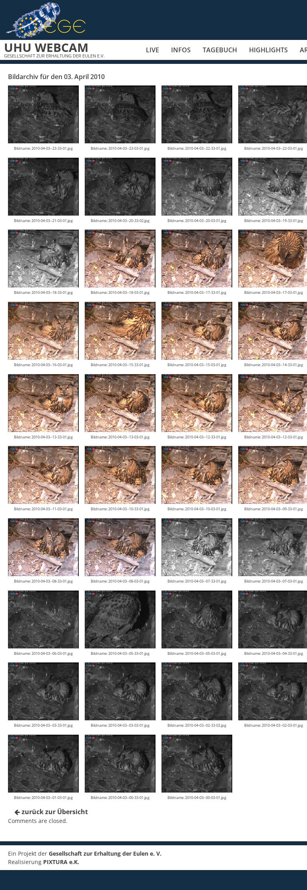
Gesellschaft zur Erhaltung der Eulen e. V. (105, 853)
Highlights (268, 50)
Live (152, 50)
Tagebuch (220, 50)
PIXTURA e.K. (61, 862)
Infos (181, 50)
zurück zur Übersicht (54, 811)
